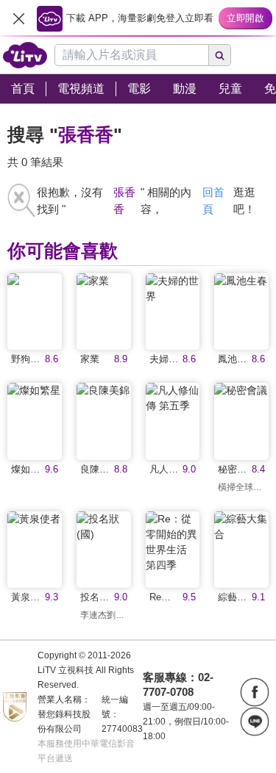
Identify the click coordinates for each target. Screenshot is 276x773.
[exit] (18, 18)
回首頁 (213, 200)
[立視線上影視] (25, 55)
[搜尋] (220, 55)
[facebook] (254, 692)
